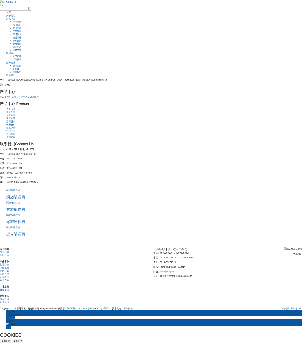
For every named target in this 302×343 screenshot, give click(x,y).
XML (299, 308)
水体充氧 (17, 49)
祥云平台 (107, 308)
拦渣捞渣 (17, 21)
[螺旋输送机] (13, 189)
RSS (293, 308)
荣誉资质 (10, 62)
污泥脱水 (17, 34)
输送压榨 (17, 37)
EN (1, 5)
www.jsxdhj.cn (13, 177)
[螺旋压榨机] (13, 214)
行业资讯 (17, 59)
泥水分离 (17, 27)
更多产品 (4, 280)
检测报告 (17, 71)
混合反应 (17, 43)
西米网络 (128, 308)
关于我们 (10, 15)
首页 (8, 12)
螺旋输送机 (15, 197)
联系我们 (10, 75)
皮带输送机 (15, 234)
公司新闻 (17, 56)
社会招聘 (4, 289)
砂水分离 (17, 40)
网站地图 (284, 308)
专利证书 (17, 68)
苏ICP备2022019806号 (78, 308)
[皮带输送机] (13, 226)
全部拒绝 (17, 341)
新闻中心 (10, 53)
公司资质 (17, 65)
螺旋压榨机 (15, 221)
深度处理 (17, 31)
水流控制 (17, 24)
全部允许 (5, 341)
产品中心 (10, 18)
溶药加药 (17, 46)
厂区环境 (4, 255)
